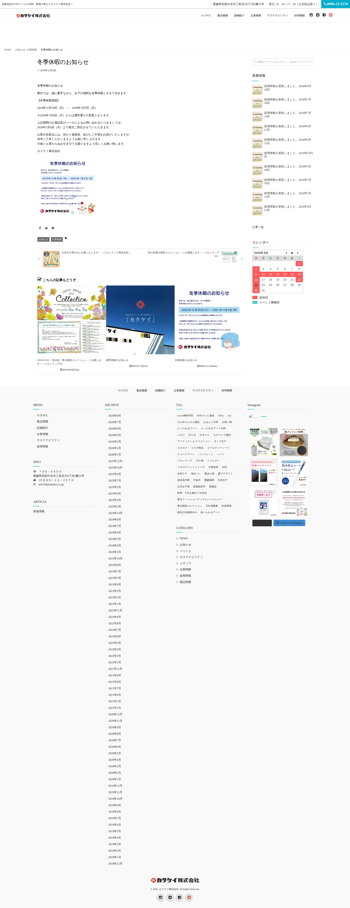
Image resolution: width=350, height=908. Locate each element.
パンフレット (205, 454)
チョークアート (186, 454)
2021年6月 (114, 695)
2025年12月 (115, 461)
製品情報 (222, 15)
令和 (224, 467)
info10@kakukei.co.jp (51, 484)
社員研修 (226, 505)
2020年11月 (115, 721)
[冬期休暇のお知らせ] (209, 319)
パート (221, 454)
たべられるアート (187, 428)
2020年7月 (114, 740)
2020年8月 (114, 734)
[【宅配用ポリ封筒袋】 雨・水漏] (264, 442)
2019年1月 (114, 857)
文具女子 (222, 480)
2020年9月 (114, 727)
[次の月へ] (299, 253)
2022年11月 (115, 610)
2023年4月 (114, 584)
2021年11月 (115, 669)
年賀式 (197, 480)
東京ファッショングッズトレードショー (199, 499)
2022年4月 (114, 649)
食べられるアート (210, 512)
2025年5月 (114, 487)
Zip (229, 415)
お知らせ (43, 239)
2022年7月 (114, 630)
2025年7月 (114, 480)
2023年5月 (114, 578)
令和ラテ (182, 473)
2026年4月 (114, 441)
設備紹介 (239, 15)
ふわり (181, 434)
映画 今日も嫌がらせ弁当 (192, 492)
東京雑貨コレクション (189, 505)
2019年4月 (114, 837)
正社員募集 (212, 505)
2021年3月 (114, 701)
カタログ (182, 447)
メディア (185, 563)
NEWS (184, 538)
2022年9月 (114, 617)
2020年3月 (114, 766)
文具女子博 (183, 486)
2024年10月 (115, 513)
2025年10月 (115, 467)
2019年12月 (115, 785)
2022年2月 (114, 656)
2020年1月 (114, 779)
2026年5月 (114, 435)
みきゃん (205, 434)
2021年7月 (114, 688)
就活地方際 (183, 480)
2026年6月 (114, 428)
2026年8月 (114, 415)
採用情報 (299, 15)
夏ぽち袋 (209, 473)
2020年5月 (114, 753)
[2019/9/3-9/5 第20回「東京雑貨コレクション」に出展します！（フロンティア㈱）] (71, 319)
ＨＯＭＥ (206, 15)
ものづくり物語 (222, 434)
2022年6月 (114, 636)
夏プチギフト (225, 473)
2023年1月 (114, 604)
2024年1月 (114, 552)
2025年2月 (114, 506)
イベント (185, 551)
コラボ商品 (197, 447)
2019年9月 (114, 805)
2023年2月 (114, 597)
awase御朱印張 (185, 415)
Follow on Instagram (291, 522)
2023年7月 (114, 571)
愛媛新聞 (209, 480)
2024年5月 (114, 539)
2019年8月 (114, 811)
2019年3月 (114, 844)
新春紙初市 (199, 486)
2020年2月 (114, 772)
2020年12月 (115, 714)
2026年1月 (114, 454)
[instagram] (311, 15)
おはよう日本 (210, 422)
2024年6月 (114, 532)
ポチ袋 (200, 460)
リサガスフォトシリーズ (191, 467)
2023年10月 (115, 558)
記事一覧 (258, 227)
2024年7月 (114, 526)
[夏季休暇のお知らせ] (140, 319)
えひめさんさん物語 (188, 422)
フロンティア (184, 460)
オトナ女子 (220, 441)
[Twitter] (317, 15)
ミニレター (213, 460)
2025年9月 (114, 474)
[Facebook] (324, 15)
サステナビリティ (277, 15)
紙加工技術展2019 (187, 512)
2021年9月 (114, 675)
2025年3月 (114, 500)
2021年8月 (114, 682)
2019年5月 (114, 831)
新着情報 (39, 511)
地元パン (196, 473)
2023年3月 (114, 591)
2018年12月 (115, 863)
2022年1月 (114, 662)
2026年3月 (114, 448)
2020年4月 (114, 760)
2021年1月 (114, 708)
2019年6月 (114, 824)
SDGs (221, 415)
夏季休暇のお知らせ (117, 360)
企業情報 (256, 15)
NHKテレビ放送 (205, 415)
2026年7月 (114, 422)
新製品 (213, 486)
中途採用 (213, 467)
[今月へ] (292, 253)
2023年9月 (114, 565)
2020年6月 (114, 747)
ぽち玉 (192, 434)
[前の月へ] (285, 253)
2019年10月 (115, 798)
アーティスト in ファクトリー (193, 441)
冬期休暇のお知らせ (187, 360)
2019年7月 (114, 818)
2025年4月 (114, 493)
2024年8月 (114, 519)
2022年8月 (114, 623)
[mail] (330, 15)
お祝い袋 (227, 422)
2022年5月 (114, 643)
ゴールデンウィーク (218, 447)
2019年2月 (114, 850)
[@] (260, 419)
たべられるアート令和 (213, 428)
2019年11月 (115, 792)
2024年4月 (114, 545)
